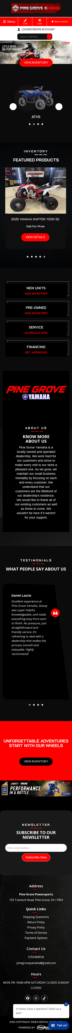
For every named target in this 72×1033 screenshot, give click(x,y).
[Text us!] (58, 1026)
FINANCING (36, 347)
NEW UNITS (36, 288)
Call (25, 23)
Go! (50, 35)
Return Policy (36, 922)
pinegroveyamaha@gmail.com (36, 963)
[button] (30, 124)
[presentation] (13, 106)
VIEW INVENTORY (36, 62)
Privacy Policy (36, 927)
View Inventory (36, 761)
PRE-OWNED (36, 307)
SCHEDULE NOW (36, 332)
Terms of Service (36, 932)
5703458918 (36, 957)
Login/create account (38, 29)
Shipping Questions (36, 916)
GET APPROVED (36, 352)
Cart (40, 23)
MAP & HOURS (61, 22)
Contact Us (36, 948)
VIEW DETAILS (35, 237)
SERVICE (36, 327)
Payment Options (36, 937)
